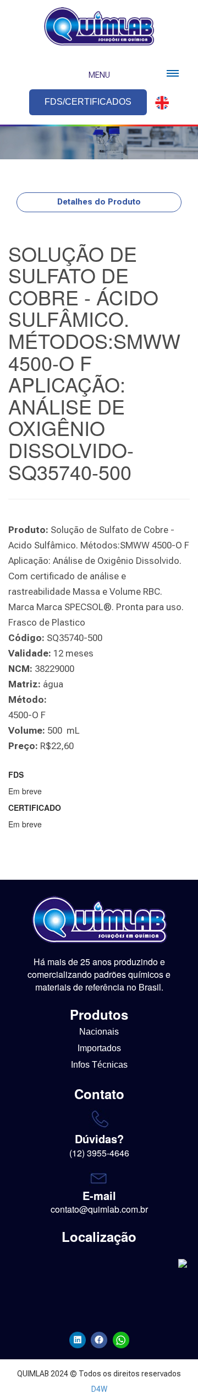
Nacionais (99, 1031)
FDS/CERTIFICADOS (88, 101)
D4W (99, 1389)
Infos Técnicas (99, 1064)
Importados (99, 1048)
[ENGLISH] (159, 103)
